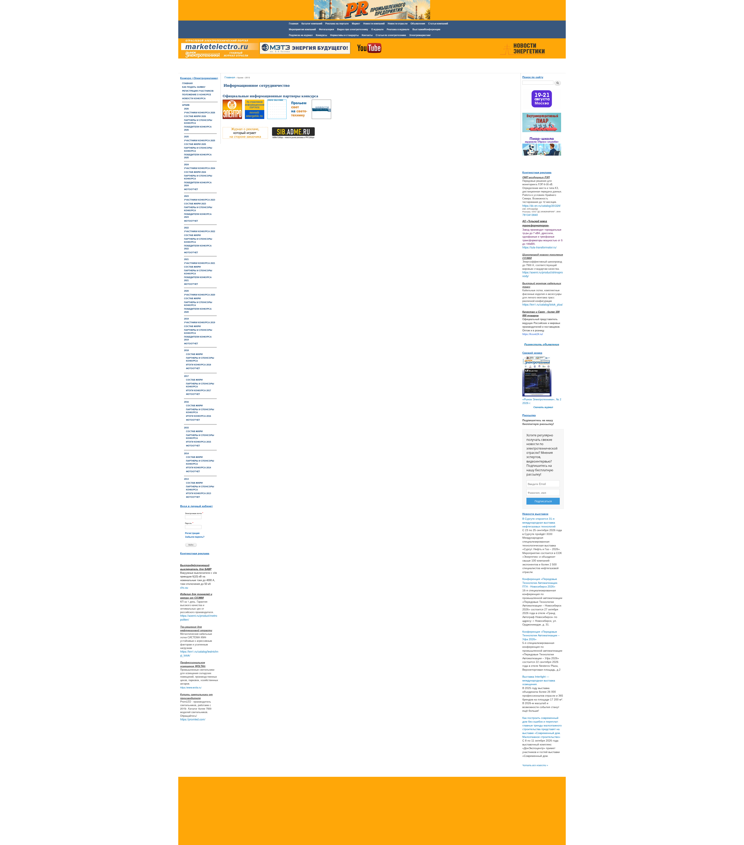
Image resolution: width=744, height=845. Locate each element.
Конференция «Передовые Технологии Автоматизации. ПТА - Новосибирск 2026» (540, 582)
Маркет (356, 23)
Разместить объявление (541, 344)
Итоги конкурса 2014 (198, 467)
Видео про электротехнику (352, 29)
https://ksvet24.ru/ (532, 334)
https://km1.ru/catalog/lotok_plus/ (542, 304)
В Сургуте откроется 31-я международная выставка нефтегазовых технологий (538, 522)
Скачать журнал (543, 407)
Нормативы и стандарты (344, 35)
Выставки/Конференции (426, 29)
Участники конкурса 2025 (199, 140)
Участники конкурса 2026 (199, 112)
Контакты (367, 35)
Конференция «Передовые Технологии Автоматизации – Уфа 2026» (541, 635)
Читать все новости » (535, 765)
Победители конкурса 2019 (198, 338)
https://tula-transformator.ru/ (539, 247)
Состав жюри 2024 (195, 172)
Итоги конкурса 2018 (198, 364)
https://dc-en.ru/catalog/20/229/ (541, 206)
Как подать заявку (193, 87)
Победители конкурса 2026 (198, 128)
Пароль (189, 523)
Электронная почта (194, 513)
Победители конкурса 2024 (198, 184)
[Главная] (219, 49)
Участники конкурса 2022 (199, 231)
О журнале (377, 29)
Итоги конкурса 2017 (198, 390)
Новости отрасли (397, 23)
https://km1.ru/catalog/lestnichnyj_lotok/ (199, 653)
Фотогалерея (326, 29)
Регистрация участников (198, 91)
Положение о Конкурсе (196, 94)
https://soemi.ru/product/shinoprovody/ (542, 274)
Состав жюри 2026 (195, 116)
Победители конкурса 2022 (198, 247)
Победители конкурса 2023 (198, 215)
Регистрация (192, 533)
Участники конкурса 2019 (199, 322)
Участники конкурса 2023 (199, 200)
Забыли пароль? (194, 537)
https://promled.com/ (192, 719)
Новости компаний (374, 23)
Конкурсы (321, 35)
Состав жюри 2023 (195, 203)
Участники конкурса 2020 (199, 295)
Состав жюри (192, 235)
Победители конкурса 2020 (198, 310)
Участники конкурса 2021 (199, 263)
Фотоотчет (191, 189)
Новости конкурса (194, 98)
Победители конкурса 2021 (198, 278)
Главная (293, 23)
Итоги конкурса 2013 (198, 493)
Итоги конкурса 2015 (198, 442)
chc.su (184, 587)
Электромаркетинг (420, 35)
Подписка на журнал (301, 35)
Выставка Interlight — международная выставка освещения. (538, 680)
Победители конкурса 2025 (198, 156)
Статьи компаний (438, 23)
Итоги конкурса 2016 (198, 416)
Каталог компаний (311, 23)
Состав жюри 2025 (195, 144)
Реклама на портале (337, 23)
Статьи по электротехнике (391, 35)
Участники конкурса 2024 (199, 168)
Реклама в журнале (398, 29)
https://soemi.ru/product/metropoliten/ (198, 617)
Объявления (418, 23)
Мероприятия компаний (302, 29)
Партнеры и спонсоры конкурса (198, 121)
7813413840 (530, 215)
